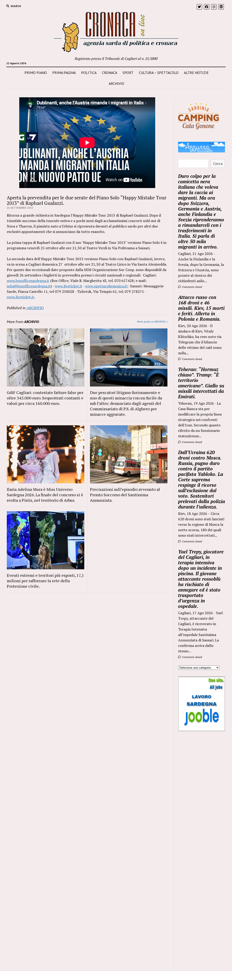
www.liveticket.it (68, 286)
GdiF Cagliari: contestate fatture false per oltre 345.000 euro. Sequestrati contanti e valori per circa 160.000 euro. (45, 398)
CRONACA (109, 72)
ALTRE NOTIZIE (196, 72)
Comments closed (191, 287)
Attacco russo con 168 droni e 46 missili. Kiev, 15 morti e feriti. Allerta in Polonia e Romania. (201, 308)
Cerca (217, 163)
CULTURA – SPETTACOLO (159, 72)
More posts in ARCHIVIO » (152, 321)
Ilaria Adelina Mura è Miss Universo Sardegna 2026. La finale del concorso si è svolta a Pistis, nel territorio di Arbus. (45, 495)
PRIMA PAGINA (64, 72)
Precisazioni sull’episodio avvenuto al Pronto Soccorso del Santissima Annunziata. (125, 495)
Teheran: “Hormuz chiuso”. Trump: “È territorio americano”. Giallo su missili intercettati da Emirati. (201, 383)
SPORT (128, 72)
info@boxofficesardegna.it (29, 286)
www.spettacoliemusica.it (106, 286)
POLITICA (89, 72)
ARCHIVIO (116, 83)
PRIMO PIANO (35, 72)
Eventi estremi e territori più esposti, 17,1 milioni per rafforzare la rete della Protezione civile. (45, 580)
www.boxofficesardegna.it (28, 280)
